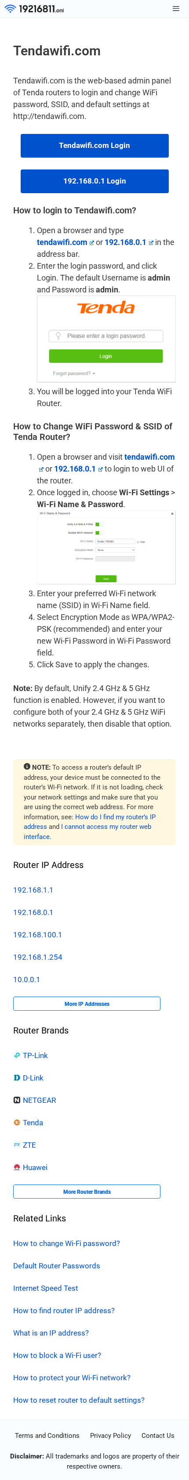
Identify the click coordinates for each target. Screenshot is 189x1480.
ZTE (29, 1145)
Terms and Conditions (47, 1436)
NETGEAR (39, 1100)
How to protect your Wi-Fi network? (72, 1377)
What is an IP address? (51, 1333)
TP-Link (35, 1055)
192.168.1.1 (33, 890)
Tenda (33, 1122)
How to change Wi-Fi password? (66, 1243)
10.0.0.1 (26, 979)
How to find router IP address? (64, 1310)
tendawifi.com (62, 242)
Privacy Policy (110, 1436)
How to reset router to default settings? (79, 1400)
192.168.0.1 (33, 912)
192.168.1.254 (37, 957)
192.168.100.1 (37, 934)
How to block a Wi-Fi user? (57, 1355)
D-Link (33, 1077)
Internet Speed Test (45, 1288)
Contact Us (158, 1436)
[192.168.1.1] (34, 9)
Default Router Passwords (56, 1265)
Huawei (35, 1167)
